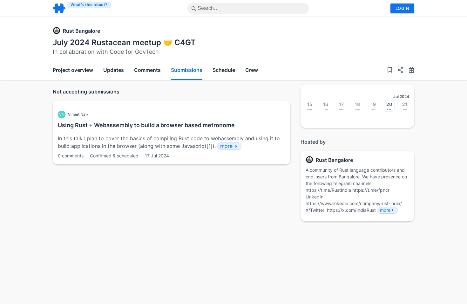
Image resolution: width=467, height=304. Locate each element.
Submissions (186, 70)
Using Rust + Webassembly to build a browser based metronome (146, 125)
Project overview (73, 70)
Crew (251, 70)
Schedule (224, 70)
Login (402, 8)
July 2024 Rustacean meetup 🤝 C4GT (124, 42)
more (385, 210)
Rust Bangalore (81, 31)
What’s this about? (89, 4)
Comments (147, 70)
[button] (398, 70)
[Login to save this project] (390, 70)
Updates (113, 70)
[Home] (82, 8)
